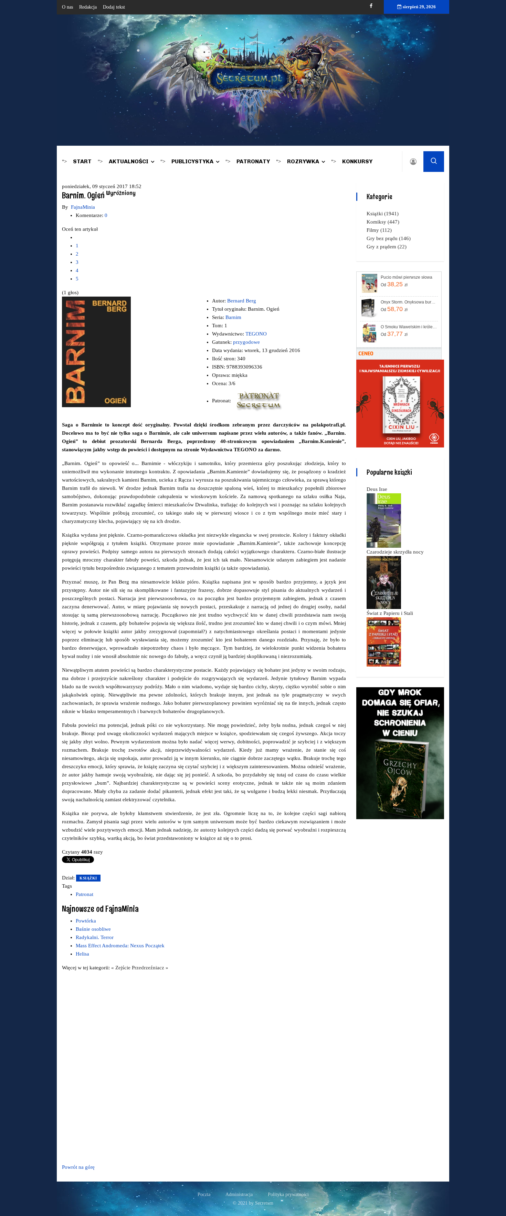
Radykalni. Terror (95, 937)
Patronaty (253, 161)
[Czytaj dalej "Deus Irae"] (384, 520)
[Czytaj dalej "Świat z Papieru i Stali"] (384, 641)
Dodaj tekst (114, 7)
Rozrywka (303, 161)
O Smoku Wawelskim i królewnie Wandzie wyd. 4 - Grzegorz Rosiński (409, 326)
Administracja (239, 1194)
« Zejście (121, 967)
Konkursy (357, 161)
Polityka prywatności (288, 1194)
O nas (67, 7)
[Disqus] (204, 1066)
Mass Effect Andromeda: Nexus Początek (120, 945)
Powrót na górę (78, 1167)
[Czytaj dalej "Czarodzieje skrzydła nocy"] (384, 582)
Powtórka (86, 921)
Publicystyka (192, 161)
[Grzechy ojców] (400, 752)
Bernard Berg (241, 300)
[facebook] (371, 6)
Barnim (233, 317)
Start (82, 161)
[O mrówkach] (400, 403)
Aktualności (128, 161)
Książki (88, 878)
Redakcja (88, 7)
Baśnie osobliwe (93, 929)
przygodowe (246, 342)
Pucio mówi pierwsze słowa (406, 277)
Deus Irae (377, 489)
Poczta (204, 1194)
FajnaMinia (83, 207)
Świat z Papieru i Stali (390, 613)
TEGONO (256, 334)
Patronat (84, 894)
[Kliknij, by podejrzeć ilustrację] (96, 351)
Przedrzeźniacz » (150, 967)
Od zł (394, 284)
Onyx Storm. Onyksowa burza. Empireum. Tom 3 (409, 302)
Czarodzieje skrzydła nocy (395, 552)
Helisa (82, 954)
